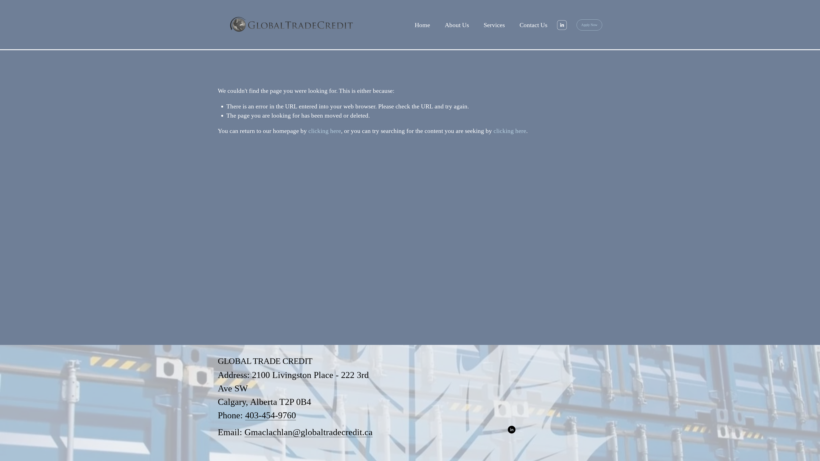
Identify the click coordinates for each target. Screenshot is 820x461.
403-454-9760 (270, 415)
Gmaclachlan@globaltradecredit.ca (309, 432)
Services (494, 25)
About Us (457, 25)
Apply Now (589, 25)
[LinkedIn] (562, 25)
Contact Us (533, 25)
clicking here (324, 130)
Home (422, 25)
